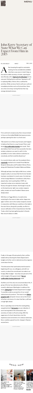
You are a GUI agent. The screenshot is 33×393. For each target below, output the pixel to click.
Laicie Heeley (5, 63)
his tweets (15, 308)
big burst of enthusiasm (20, 77)
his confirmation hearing (12, 146)
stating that (8, 289)
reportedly (4, 162)
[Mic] (3, 3)
